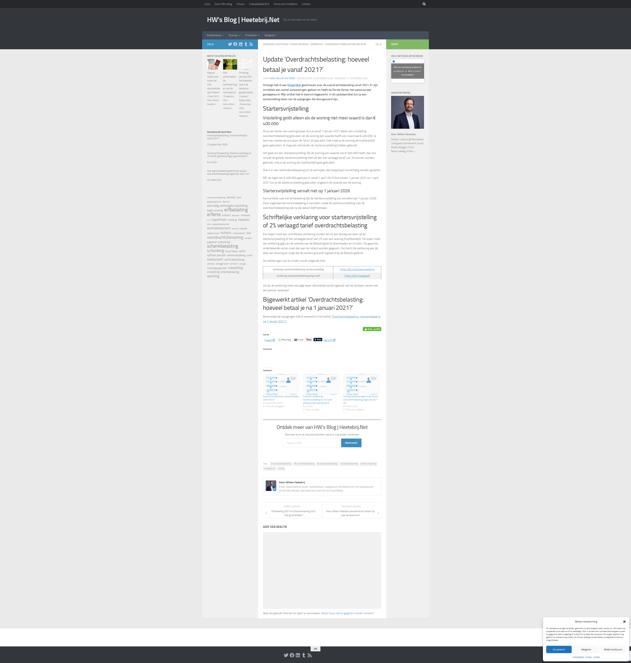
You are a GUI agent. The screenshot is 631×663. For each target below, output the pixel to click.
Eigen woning (299, 44)
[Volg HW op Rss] (251, 44)
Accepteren (559, 649)
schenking (215, 251)
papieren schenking (218, 242)
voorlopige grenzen (217, 268)
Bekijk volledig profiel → (403, 151)
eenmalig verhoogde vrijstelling (227, 206)
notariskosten (239, 233)
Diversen (233, 35)
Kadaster (244, 219)
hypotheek (218, 219)
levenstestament (218, 228)
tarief (249, 255)
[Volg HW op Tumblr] (246, 44)
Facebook (245, 215)
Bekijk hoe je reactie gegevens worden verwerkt (347, 613)
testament (215, 259)
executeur (236, 215)
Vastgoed (269, 35)
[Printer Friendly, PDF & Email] (372, 329)
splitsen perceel (216, 255)
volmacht (234, 264)
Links (207, 4)
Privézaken (251, 35)
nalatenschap (213, 233)
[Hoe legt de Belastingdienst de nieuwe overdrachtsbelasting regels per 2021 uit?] (361, 384)
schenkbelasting (222, 246)
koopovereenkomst (220, 224)
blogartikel (294, 85)
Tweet (268, 339)
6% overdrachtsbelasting (304, 464)
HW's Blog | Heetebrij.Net (243, 20)
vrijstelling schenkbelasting (223, 272)
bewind (225, 201)
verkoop (210, 264)
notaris (225, 233)
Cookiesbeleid (578, 657)
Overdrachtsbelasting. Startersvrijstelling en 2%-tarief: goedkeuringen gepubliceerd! (317, 399)
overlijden (248, 238)
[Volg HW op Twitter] (230, 44)
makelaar (243, 228)
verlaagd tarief (222, 264)
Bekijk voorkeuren (613, 649)
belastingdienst (214, 201)
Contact (597, 657)
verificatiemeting (234, 259)
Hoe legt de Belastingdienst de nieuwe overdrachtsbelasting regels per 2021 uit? (360, 399)
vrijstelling (235, 268)
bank (239, 197)
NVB (248, 233)
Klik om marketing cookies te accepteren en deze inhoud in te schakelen (407, 71)
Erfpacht (317, 44)
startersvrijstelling (368, 464)
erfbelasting (236, 210)
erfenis (214, 214)
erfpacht (226, 215)
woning (281, 468)
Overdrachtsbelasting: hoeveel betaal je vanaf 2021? (227, 137)
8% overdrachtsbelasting (327, 464)
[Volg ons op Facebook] (235, 44)
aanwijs (231, 197)
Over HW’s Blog (223, 4)
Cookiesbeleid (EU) (259, 4)
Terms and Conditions (285, 4)
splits (242, 251)
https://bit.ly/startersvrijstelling (357, 269)
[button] (624, 621)
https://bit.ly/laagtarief (357, 275)
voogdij (242, 264)
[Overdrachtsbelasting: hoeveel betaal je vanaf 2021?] (281, 384)
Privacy (589, 657)
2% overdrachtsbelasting (281, 464)
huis (208, 220)
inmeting (232, 219)
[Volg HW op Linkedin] (241, 44)
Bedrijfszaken (214, 35)
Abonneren (351, 442)
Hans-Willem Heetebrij (282, 78)
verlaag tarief (269, 468)
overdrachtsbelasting (349, 464)
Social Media (232, 251)
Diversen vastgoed (275, 44)
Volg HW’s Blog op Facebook (407, 56)
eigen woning (215, 210)
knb (208, 224)
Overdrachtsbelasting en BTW (346, 44)
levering (235, 229)
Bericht (328, 339)
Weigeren (586, 649)
